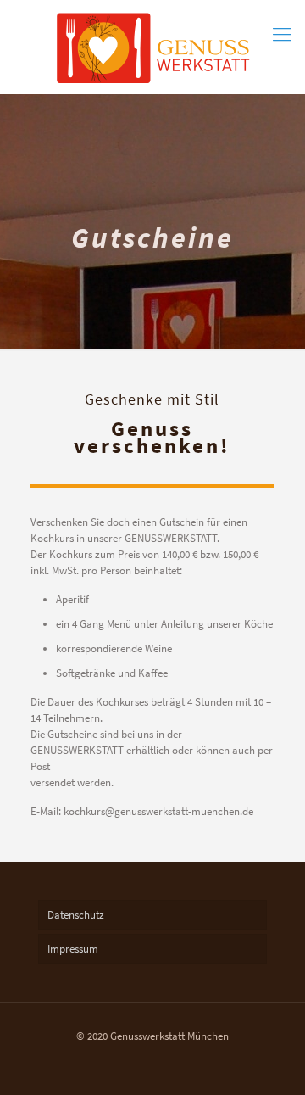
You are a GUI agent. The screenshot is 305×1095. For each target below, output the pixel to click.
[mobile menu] (282, 34)
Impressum (72, 948)
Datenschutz (75, 915)
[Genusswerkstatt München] (152, 46)
